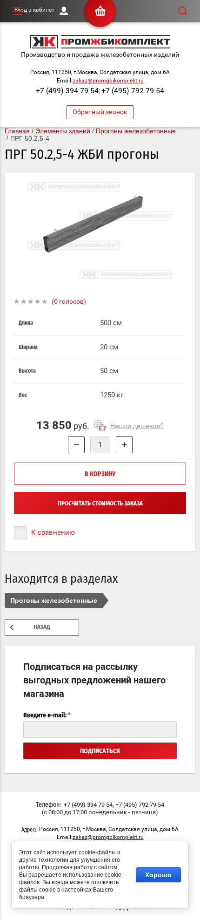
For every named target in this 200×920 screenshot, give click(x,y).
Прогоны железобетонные (53, 600)
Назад (41, 627)
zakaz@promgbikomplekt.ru (108, 80)
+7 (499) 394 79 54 (67, 90)
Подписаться (100, 751)
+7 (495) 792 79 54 (132, 90)
